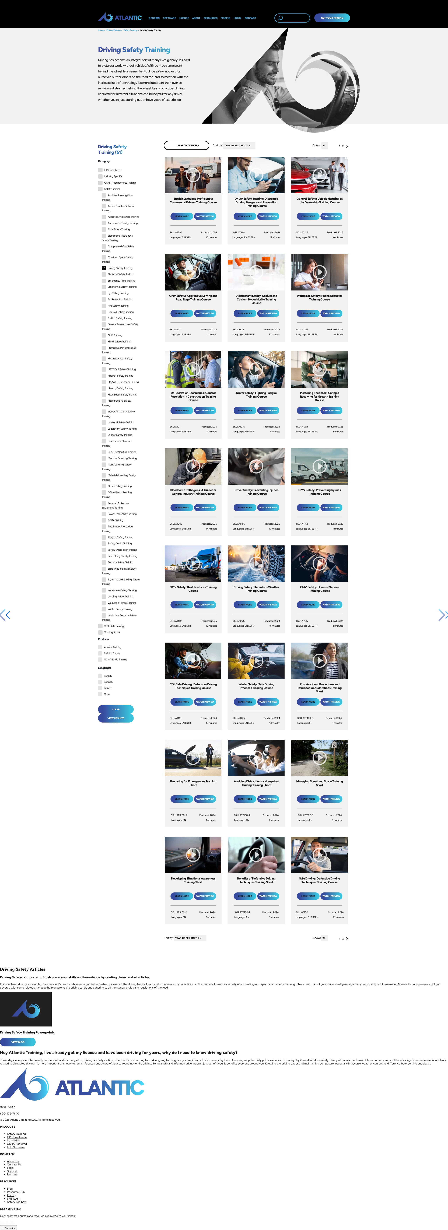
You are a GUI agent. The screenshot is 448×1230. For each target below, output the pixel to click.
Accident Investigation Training (117, 197)
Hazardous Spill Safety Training (117, 361)
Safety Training (130, 30)
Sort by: (217, 145)
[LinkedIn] (2, 1223)
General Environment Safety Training (120, 327)
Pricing (11, 1195)
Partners (12, 1174)
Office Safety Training (120, 486)
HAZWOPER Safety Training (123, 382)
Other (107, 694)
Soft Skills (13, 1140)
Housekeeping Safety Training (116, 403)
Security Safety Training (121, 562)
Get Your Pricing (332, 17)
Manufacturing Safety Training (116, 467)
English (108, 676)
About (196, 18)
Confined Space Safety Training (117, 259)
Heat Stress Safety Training (122, 394)
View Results (115, 718)
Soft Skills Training (114, 626)
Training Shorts (112, 632)
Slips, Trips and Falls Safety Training (119, 571)
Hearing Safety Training (120, 388)
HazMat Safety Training (120, 375)
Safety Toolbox (16, 1202)
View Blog (17, 1042)
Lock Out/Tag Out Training (122, 452)
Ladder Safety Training (120, 434)
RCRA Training (116, 520)
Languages (104, 668)
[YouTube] (17, 1223)
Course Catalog (114, 30)
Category (104, 161)
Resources (210, 18)
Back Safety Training (119, 229)
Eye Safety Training (118, 293)
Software (169, 18)
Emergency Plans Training (121, 280)
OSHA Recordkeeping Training (117, 495)
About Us (13, 1161)
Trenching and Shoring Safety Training (120, 582)
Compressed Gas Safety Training (118, 249)
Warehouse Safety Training (122, 590)
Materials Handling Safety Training (119, 477)
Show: (317, 145)
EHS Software (16, 1147)
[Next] (347, 147)
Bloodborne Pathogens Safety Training (117, 238)
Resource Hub (16, 1192)
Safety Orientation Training (122, 549)
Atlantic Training (112, 647)
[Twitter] (12, 1223)
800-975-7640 (9, 1113)
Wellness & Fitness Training (122, 602)
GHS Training (115, 335)
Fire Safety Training (118, 305)
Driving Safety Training (150, 30)
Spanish (108, 682)
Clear (116, 709)
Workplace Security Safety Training (119, 618)
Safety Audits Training (120, 543)
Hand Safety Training (119, 341)
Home (100, 30)
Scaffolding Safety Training (122, 556)
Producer (103, 639)
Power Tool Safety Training (122, 514)
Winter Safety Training (120, 609)
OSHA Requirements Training (120, 182)
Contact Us (14, 1164)
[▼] (256, 145)
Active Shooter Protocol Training (118, 208)
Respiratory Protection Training (117, 529)
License (184, 18)
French (107, 688)
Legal (10, 1167)
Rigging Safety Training (120, 537)
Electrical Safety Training (121, 274)
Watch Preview (205, 216)
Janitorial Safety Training (121, 422)
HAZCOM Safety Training (122, 369)
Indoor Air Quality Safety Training (118, 414)
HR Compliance (112, 170)
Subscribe (10, 1228)
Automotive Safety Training (123, 223)
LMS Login (13, 1198)
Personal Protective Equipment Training (115, 505)
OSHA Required (17, 1143)
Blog (10, 1188)
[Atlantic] (120, 18)
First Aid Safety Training (121, 312)
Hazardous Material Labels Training (119, 350)
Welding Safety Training (120, 596)
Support (12, 1171)
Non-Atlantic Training (115, 659)
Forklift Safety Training (120, 318)
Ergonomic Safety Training (122, 286)
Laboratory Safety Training (122, 428)
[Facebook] (7, 1223)
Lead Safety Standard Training (116, 443)
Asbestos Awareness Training (123, 216)
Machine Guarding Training (122, 458)
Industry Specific (113, 176)
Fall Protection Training (120, 299)
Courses (154, 18)
